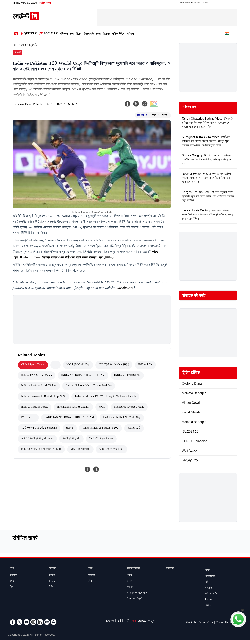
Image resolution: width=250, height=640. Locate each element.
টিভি (51, 587)
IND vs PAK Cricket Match (36, 375)
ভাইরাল (130, 34)
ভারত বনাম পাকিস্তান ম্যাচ (111, 449)
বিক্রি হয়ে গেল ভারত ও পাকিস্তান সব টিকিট (41, 449)
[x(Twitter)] (136, 104)
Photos (208, 600)
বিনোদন (106, 34)
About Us (190, 623)
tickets (69, 428)
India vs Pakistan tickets (34, 407)
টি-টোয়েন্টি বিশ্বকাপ (71, 439)
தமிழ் (151, 621)
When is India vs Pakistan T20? (100, 428)
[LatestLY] (26, 19)
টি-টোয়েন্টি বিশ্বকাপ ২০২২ (101, 439)
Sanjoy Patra (24, 104)
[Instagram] (33, 622)
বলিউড (52, 575)
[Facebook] (127, 104)
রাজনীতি (13, 575)
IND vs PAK (145, 365)
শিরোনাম (170, 568)
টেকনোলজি (89, 34)
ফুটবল (90, 581)
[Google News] (47, 622)
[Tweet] (96, 469)
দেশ (72, 34)
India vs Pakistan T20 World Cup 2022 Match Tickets (105, 396)
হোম (15, 45)
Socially (51, 34)
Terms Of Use (205, 623)
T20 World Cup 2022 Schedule (39, 428)
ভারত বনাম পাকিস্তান (80, 449)
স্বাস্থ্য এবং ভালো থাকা (137, 593)
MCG (102, 407)
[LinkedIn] (40, 622)
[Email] (54, 622)
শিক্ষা (12, 587)
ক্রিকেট (33, 45)
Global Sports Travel (33, 365)
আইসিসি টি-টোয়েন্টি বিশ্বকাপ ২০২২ (37, 439)
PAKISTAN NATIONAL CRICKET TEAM (69, 418)
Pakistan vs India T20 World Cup (121, 418)
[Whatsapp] (145, 104)
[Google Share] (160, 106)
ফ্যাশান (130, 587)
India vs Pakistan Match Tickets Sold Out (89, 386)
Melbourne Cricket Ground (129, 407)
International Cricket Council (73, 407)
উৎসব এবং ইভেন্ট (134, 599)
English (154, 115)
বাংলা (164, 115)
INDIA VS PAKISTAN (127, 375)
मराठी (126, 621)
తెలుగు (142, 621)
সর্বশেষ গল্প (189, 108)
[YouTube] (26, 622)
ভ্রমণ (129, 581)
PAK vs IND (28, 418)
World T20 (134, 428)
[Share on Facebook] (87, 469)
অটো (207, 582)
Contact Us (222, 623)
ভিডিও (208, 606)
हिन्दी (119, 621)
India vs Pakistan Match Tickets (38, 386)
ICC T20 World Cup (77, 365)
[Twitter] (19, 622)
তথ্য (12, 581)
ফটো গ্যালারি (211, 594)
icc (55, 365)
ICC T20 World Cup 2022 (114, 365)
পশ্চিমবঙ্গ (64, 34)
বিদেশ (78, 34)
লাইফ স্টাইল (118, 34)
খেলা (98, 34)
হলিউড (52, 581)
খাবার (129, 575)
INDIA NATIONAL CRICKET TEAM (83, 375)
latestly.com (124, 288)
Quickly (30, 34)
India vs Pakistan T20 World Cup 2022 (43, 396)
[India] (226, 34)
